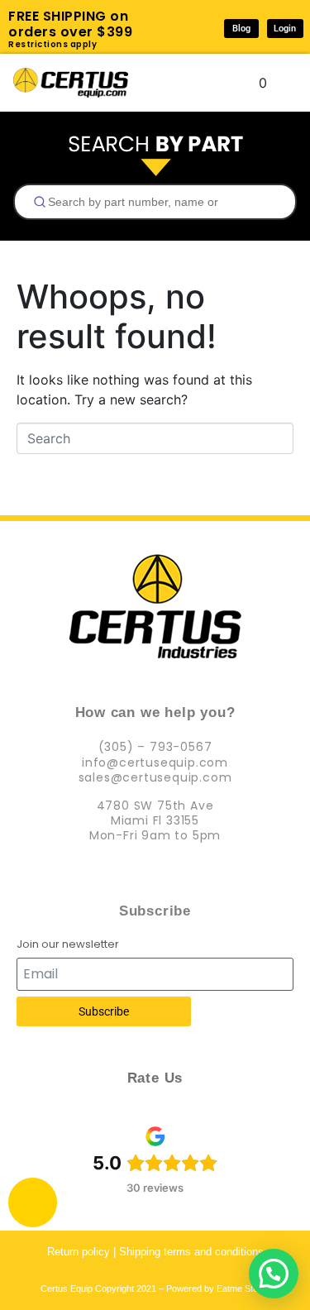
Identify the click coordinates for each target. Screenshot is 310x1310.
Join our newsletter (68, 945)
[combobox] (155, 202)
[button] (273, 1273)
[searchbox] (161, 201)
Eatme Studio (243, 1288)
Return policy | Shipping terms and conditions (155, 1251)
